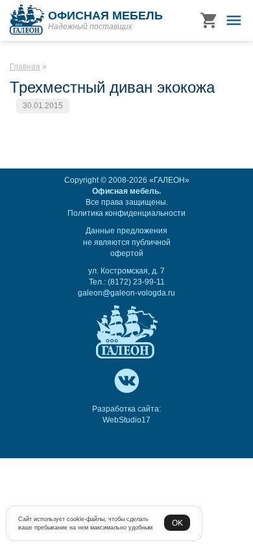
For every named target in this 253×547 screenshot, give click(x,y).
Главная (25, 66)
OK (177, 522)
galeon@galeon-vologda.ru (126, 292)
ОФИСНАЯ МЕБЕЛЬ (105, 15)
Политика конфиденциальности (126, 213)
